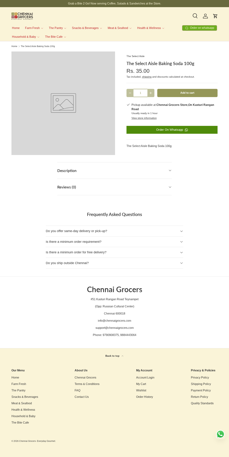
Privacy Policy (200, 377)
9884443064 (128, 334)
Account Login (145, 377)
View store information (144, 118)
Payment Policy (201, 390)
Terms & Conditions (87, 383)
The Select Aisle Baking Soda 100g (38, 46)
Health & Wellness (149, 28)
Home (16, 28)
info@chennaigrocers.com (114, 320)
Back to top (112, 355)
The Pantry (56, 28)
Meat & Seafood (118, 28)
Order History (144, 396)
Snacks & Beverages (85, 28)
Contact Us (82, 396)
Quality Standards (202, 403)
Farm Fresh (32, 28)
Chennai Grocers (85, 377)
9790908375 (111, 334)
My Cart (141, 383)
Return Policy (199, 396)
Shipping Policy (201, 383)
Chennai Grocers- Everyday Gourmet (37, 441)
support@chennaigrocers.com (115, 327)
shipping (147, 76)
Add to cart (187, 92)
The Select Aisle (135, 56)
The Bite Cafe (54, 36)
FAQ (77, 390)
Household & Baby (24, 36)
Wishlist (141, 390)
